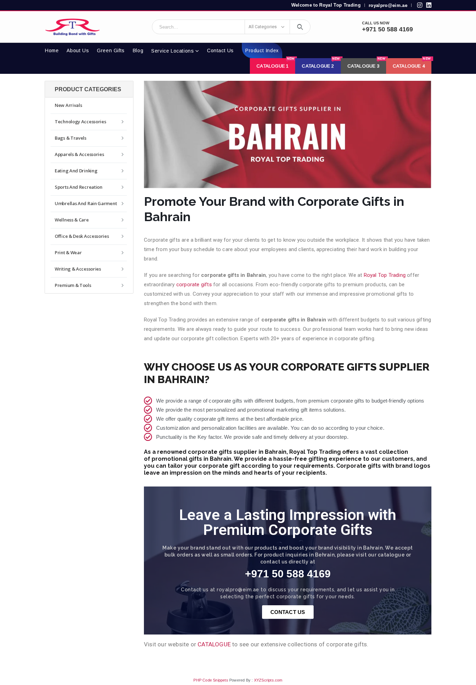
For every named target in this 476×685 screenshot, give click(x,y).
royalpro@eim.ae (388, 5)
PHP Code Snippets (210, 680)
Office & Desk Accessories (82, 236)
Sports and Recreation (78, 187)
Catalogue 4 (412, 63)
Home (52, 50)
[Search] (300, 27)
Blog (138, 50)
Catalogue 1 (275, 63)
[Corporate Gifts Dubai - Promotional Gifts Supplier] (72, 27)
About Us (78, 50)
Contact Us (220, 50)
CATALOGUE (214, 644)
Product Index (262, 50)
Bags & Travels (70, 138)
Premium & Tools (73, 285)
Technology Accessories (80, 121)
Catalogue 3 (366, 63)
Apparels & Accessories (79, 154)
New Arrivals (68, 105)
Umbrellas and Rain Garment (86, 203)
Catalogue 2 (321, 63)
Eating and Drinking (76, 171)
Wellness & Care (72, 220)
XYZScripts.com (268, 680)
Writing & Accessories (78, 269)
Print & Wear (68, 252)
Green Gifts (111, 50)
